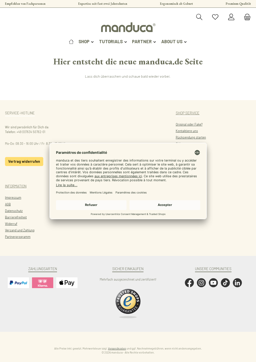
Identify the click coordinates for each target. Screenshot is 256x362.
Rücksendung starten (191, 137)
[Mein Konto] (231, 17)
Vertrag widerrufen (24, 161)
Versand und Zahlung (19, 230)
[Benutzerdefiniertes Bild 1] (128, 303)
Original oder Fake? (189, 124)
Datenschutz (14, 211)
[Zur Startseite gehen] (128, 27)
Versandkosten (117, 348)
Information (15, 186)
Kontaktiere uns (187, 131)
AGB (8, 204)
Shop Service (188, 113)
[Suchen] (199, 17)
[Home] (71, 41)
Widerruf (11, 224)
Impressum (13, 197)
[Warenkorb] (245, 17)
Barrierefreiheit (16, 217)
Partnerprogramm (17, 237)
